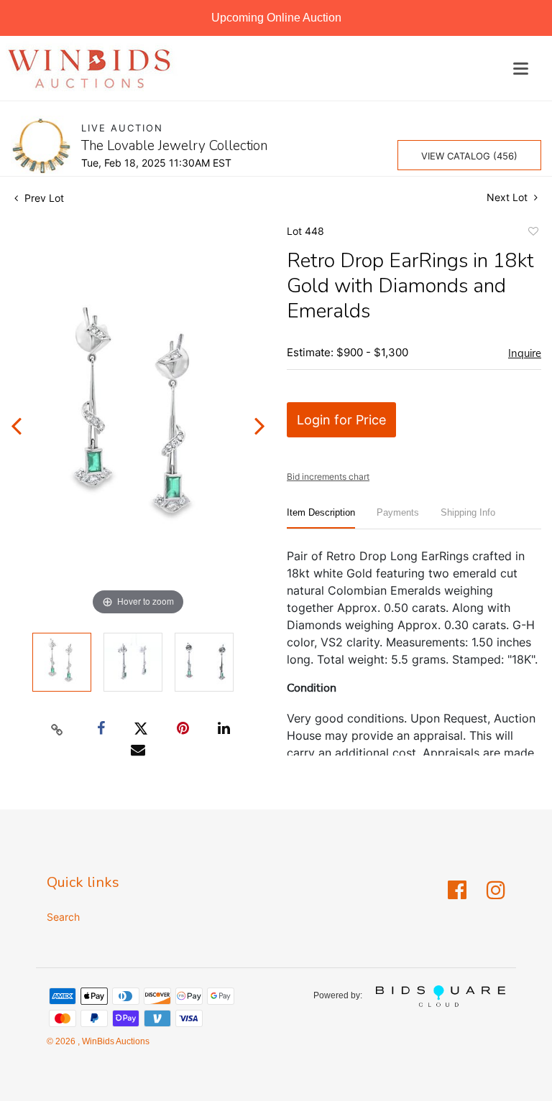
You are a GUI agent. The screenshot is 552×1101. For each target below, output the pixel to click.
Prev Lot (43, 198)
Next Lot (508, 197)
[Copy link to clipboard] (57, 729)
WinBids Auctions (115, 1041)
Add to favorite (532, 233)
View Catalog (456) (469, 156)
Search (63, 917)
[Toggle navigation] (521, 68)
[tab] (321, 518)
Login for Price (341, 419)
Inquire (524, 353)
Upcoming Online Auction (276, 17)
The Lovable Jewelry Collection (174, 145)
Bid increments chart (328, 476)
